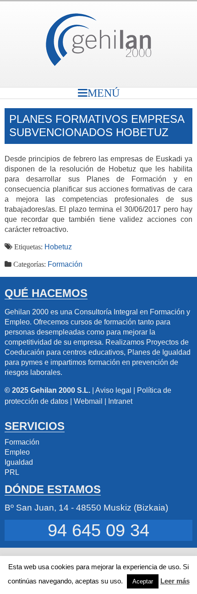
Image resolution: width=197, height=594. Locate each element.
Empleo (17, 452)
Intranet (120, 401)
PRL (12, 472)
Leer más (175, 581)
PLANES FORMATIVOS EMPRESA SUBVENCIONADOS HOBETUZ (96, 125)
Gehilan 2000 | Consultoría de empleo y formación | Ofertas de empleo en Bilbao (98, 39)
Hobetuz (58, 247)
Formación (65, 264)
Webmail (88, 401)
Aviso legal (113, 390)
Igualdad (19, 462)
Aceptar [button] (142, 581)
